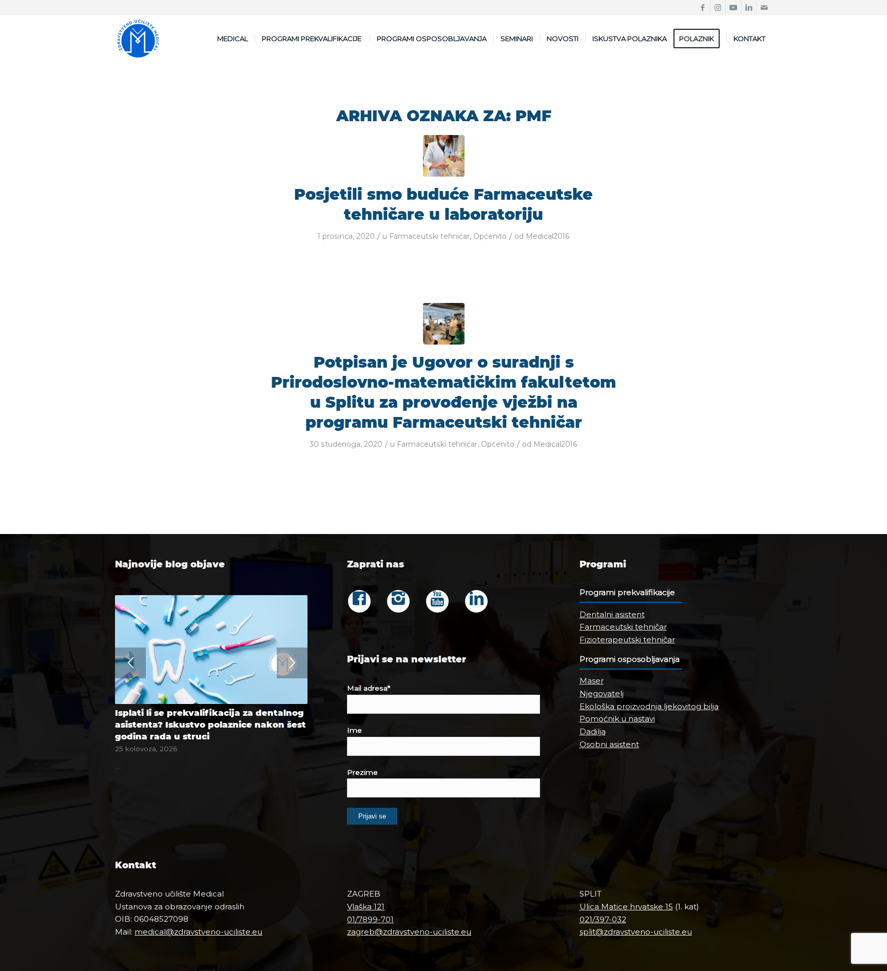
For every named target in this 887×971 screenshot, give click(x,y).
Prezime (362, 772)
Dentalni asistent (612, 614)
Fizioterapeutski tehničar (627, 639)
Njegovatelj (602, 693)
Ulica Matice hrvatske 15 (626, 906)
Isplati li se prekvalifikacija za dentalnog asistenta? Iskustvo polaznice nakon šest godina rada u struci (210, 724)
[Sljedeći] (292, 663)
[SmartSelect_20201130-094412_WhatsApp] (444, 156)
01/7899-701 (370, 919)
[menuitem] (232, 38)
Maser (592, 681)
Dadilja (593, 731)
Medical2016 (548, 236)
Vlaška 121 (365, 906)
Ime (354, 730)
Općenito (490, 236)
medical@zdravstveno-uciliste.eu (198, 932)
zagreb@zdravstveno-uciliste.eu (409, 932)
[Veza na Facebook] (702, 7)
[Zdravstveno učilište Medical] (138, 38)
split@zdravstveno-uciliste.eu (636, 932)
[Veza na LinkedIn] (748, 7)
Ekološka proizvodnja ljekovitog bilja (649, 706)
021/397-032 (603, 919)
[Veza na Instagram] (717, 7)
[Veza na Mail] (764, 7)
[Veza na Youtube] (733, 7)
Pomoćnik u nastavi (617, 719)
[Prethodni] (130, 663)
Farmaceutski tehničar (429, 236)
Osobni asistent (609, 744)
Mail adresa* (368, 688)
